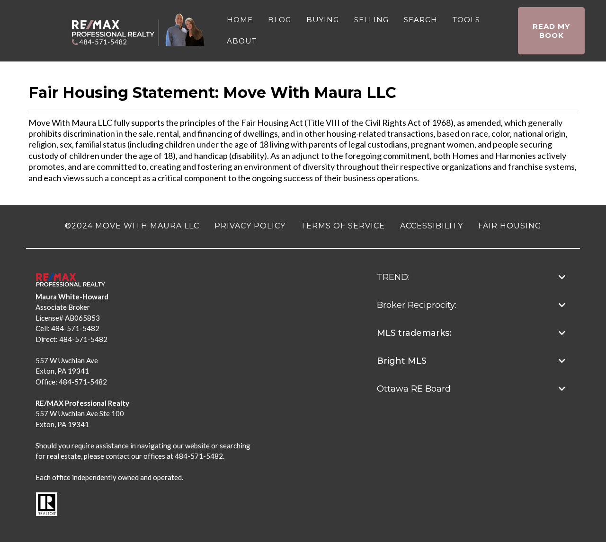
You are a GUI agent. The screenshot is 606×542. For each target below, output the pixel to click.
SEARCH (420, 19)
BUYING (322, 19)
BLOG (279, 19)
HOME (240, 19)
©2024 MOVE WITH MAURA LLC (132, 225)
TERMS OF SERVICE (343, 225)
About (242, 40)
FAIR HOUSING (510, 225)
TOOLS (466, 19)
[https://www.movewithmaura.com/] (140, 30)
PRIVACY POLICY (249, 225)
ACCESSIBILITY (431, 225)
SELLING (371, 19)
